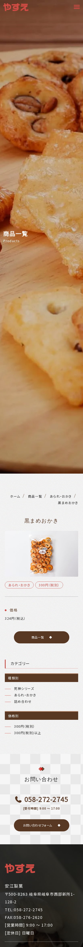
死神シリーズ (24, 688)
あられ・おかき (19, 585)
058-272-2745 (45, 802)
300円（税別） (49, 585)
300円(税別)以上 (27, 732)
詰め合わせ (23, 701)
